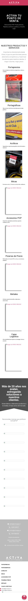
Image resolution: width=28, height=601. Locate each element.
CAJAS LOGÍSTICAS (6, 586)
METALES (3, 583)
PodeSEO (9, 549)
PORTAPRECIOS (5, 564)
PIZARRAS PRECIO (6, 580)
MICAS (3, 574)
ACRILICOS (4, 570)
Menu (24, 599)
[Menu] (24, 596)
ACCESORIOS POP (6, 577)
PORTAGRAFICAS (5, 567)
